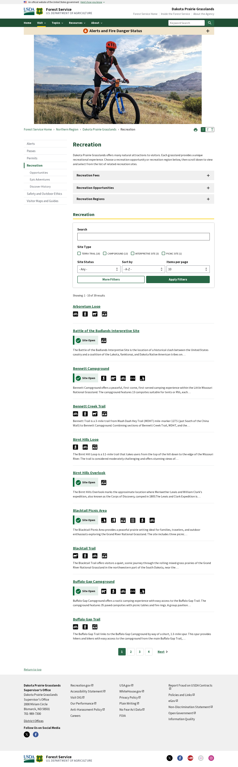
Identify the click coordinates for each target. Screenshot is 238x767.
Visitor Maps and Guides (42, 201)
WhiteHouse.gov (130, 691)
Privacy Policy (128, 697)
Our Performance (82, 703)
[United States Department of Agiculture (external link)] (30, 11)
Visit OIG (76, 697)
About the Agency (203, 14)
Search (82, 229)
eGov (171, 701)
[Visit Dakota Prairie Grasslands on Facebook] (36, 734)
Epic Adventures (40, 179)
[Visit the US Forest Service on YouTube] (190, 758)
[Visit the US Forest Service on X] (170, 758)
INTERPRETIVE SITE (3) (147, 253)
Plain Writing (127, 703)
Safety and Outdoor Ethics (44, 194)
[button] (195, 129)
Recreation (35, 165)
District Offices (34, 721)
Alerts (31, 144)
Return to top (32, 669)
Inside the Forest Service (175, 14)
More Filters (111, 279)
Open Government (180, 713)
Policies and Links (180, 695)
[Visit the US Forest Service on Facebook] (180, 758)
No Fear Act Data (130, 710)
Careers (75, 716)
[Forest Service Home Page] (39, 11)
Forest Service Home (145, 14)
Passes (31, 151)
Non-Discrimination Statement (189, 707)
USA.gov (125, 685)
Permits (32, 158)
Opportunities (39, 172)
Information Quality (181, 719)
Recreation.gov (80, 685)
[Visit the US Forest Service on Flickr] (201, 758)
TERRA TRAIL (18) (91, 253)
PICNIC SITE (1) (174, 253)
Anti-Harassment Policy (86, 710)
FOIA (122, 716)
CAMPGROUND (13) (117, 253)
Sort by (127, 262)
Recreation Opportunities (95, 188)
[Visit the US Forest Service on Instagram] (211, 758)
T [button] (203, 129)
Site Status (85, 262)
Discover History (40, 186)
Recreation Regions (90, 199)
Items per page (177, 262)
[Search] (209, 23)
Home (27, 23)
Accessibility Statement (86, 691)
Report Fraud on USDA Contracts (190, 685)
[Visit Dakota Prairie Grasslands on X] (27, 734)
